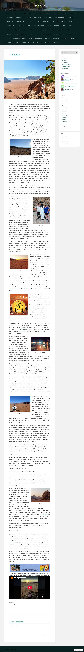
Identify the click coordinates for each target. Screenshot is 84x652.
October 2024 (65, 108)
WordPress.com (65, 144)
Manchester (60, 30)
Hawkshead (21, 25)
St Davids (64, 38)
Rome (30, 38)
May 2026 (64, 98)
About (7, 13)
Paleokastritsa (46, 34)
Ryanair (18, 538)
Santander (56, 38)
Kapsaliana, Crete (39, 25)
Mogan (68, 30)
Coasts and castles (60, 17)
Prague (8, 38)
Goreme (63, 21)
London (25, 30)
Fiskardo (31, 21)
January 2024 (64, 110)
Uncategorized (65, 129)
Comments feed (65, 142)
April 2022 (64, 119)
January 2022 (64, 121)
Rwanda (47, 38)
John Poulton (67, 79)
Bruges (64, 13)
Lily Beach (17, 30)
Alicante (14, 13)
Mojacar (8, 34)
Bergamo (56, 13)
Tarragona (73, 38)
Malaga (51, 30)
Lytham (44, 30)
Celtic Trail (19, 17)
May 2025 (64, 106)
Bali (41, 13)
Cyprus (11, 118)
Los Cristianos (34, 30)
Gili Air (55, 21)
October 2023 (64, 111)
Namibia (23, 34)
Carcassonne (9, 17)
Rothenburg (38, 38)
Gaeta (38, 21)
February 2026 (65, 102)
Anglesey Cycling (25, 13)
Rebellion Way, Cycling (19, 38)
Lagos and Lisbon (67, 25)
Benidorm (48, 13)
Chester (29, 17)
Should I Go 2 (42, 5)
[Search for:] (69, 52)
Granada (70, 21)
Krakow (56, 25)
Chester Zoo (37, 17)
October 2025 (64, 104)
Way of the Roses (46, 42)
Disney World (65, 68)
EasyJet (11, 542)
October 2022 (64, 117)
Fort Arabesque (68, 80)
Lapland (8, 30)
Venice (17, 42)
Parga (63, 34)
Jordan (29, 25)
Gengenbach (46, 21)
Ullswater (9, 42)
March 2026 (64, 100)
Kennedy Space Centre (66, 64)
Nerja (37, 34)
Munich (16, 34)
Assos (35, 13)
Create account (65, 136)
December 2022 (65, 115)
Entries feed (64, 140)
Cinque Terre (48, 17)
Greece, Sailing (10, 25)
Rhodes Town (65, 60)
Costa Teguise (9, 21)
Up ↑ (79, 649)
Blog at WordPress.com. (10, 649)
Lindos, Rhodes (65, 62)
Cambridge (73, 13)
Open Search (78, 43)
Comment (46, 634)
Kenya (49, 25)
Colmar (71, 17)
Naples (31, 34)
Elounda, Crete (21, 21)
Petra (70, 34)
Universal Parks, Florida (67, 66)
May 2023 (64, 113)
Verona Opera (26, 42)
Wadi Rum (35, 42)
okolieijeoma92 (67, 76)
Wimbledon (57, 42)
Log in (63, 138)
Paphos (56, 34)
